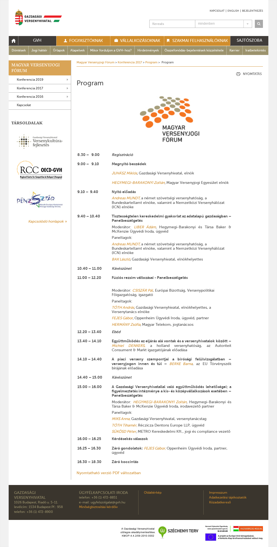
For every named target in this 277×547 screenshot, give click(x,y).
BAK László (121, 259)
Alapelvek (77, 50)
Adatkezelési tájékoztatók (227, 497)
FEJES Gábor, (155, 448)
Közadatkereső (220, 502)
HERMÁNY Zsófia (126, 325)
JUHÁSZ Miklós (124, 173)
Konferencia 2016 (30, 97)
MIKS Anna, (121, 419)
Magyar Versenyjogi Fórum (35, 68)
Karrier (234, 50)
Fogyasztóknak (86, 40)
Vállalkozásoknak (140, 40)
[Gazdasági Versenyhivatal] (38, 18)
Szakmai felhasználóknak (200, 40)
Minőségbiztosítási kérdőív (98, 507)
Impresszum (218, 492)
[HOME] (13, 41)
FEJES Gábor (122, 318)
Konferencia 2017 (30, 88)
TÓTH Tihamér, (124, 425)
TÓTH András (123, 307)
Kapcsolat (217, 10)
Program (151, 62)
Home (13, 40)
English (233, 10)
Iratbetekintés (255, 50)
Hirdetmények (148, 50)
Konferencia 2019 (30, 80)
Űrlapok (59, 50)
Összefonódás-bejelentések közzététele (194, 50)
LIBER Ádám (145, 227)
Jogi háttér (39, 50)
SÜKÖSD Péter (124, 431)
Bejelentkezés (252, 10)
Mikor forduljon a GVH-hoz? (111, 50)
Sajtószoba (249, 40)
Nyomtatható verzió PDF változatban (109, 473)
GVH (37, 40)
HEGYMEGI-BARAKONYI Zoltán (138, 183)
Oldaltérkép (152, 492)
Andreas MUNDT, (126, 198)
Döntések (19, 50)
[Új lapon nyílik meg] (39, 170)
